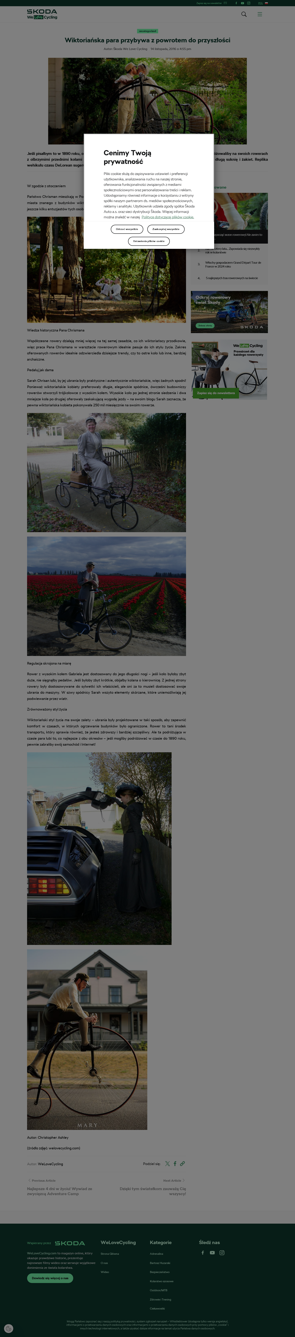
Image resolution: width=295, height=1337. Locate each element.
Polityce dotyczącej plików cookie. (168, 217)
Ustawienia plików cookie (149, 241)
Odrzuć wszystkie (127, 229)
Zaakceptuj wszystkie (166, 229)
